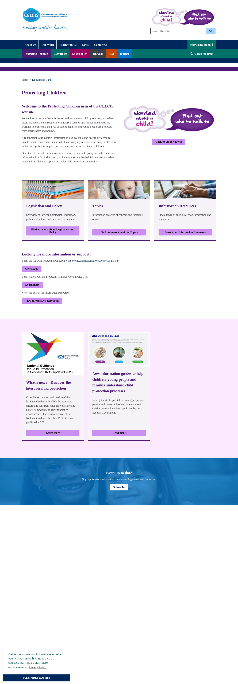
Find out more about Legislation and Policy (52, 231)
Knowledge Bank (200, 44)
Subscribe (119, 487)
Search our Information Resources (185, 232)
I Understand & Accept (36, 677)
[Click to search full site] (211, 31)
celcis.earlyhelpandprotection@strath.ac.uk (95, 260)
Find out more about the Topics (119, 232)
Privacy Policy (37, 667)
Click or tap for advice (168, 141)
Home (25, 79)
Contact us (31, 268)
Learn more (32, 284)
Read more (119, 432)
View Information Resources (42, 300)
